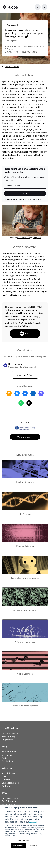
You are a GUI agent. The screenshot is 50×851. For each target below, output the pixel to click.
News (4, 776)
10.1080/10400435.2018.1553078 (23, 52)
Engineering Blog (10, 783)
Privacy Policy (8, 736)
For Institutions (9, 804)
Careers (6, 779)
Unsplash (37, 238)
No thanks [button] (33, 845)
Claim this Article (25, 375)
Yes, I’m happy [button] (18, 845)
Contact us (7, 761)
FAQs (4, 758)
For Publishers (9, 801)
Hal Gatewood (23, 238)
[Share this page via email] (9, 393)
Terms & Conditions (11, 733)
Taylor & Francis (12, 67)
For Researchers (10, 798)
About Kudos (8, 773)
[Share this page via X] (29, 403)
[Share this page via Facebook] (25, 393)
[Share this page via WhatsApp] (21, 403)
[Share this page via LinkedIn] (33, 393)
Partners (6, 786)
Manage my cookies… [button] (25, 840)
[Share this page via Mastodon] (41, 393)
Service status (9, 751)
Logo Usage (7, 739)
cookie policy (33, 822)
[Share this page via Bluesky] (17, 393)
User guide (7, 755)
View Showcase (25, 437)
